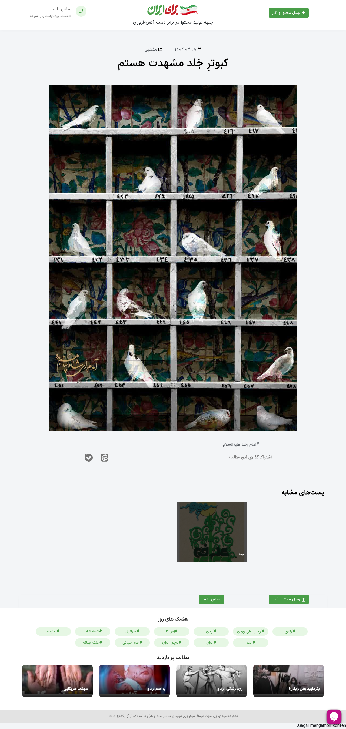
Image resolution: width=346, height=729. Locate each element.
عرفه (242, 554)
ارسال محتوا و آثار (287, 13)
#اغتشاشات (93, 631)
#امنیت (53, 631)
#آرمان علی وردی (250, 631)
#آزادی (211, 631)
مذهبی (151, 49)
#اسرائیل (132, 631)
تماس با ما (211, 599)
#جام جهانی (132, 642)
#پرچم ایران (171, 642)
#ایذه (250, 642)
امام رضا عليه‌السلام (239, 444)
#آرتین (290, 631)
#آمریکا (172, 631)
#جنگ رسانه (92, 642)
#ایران (211, 642)
